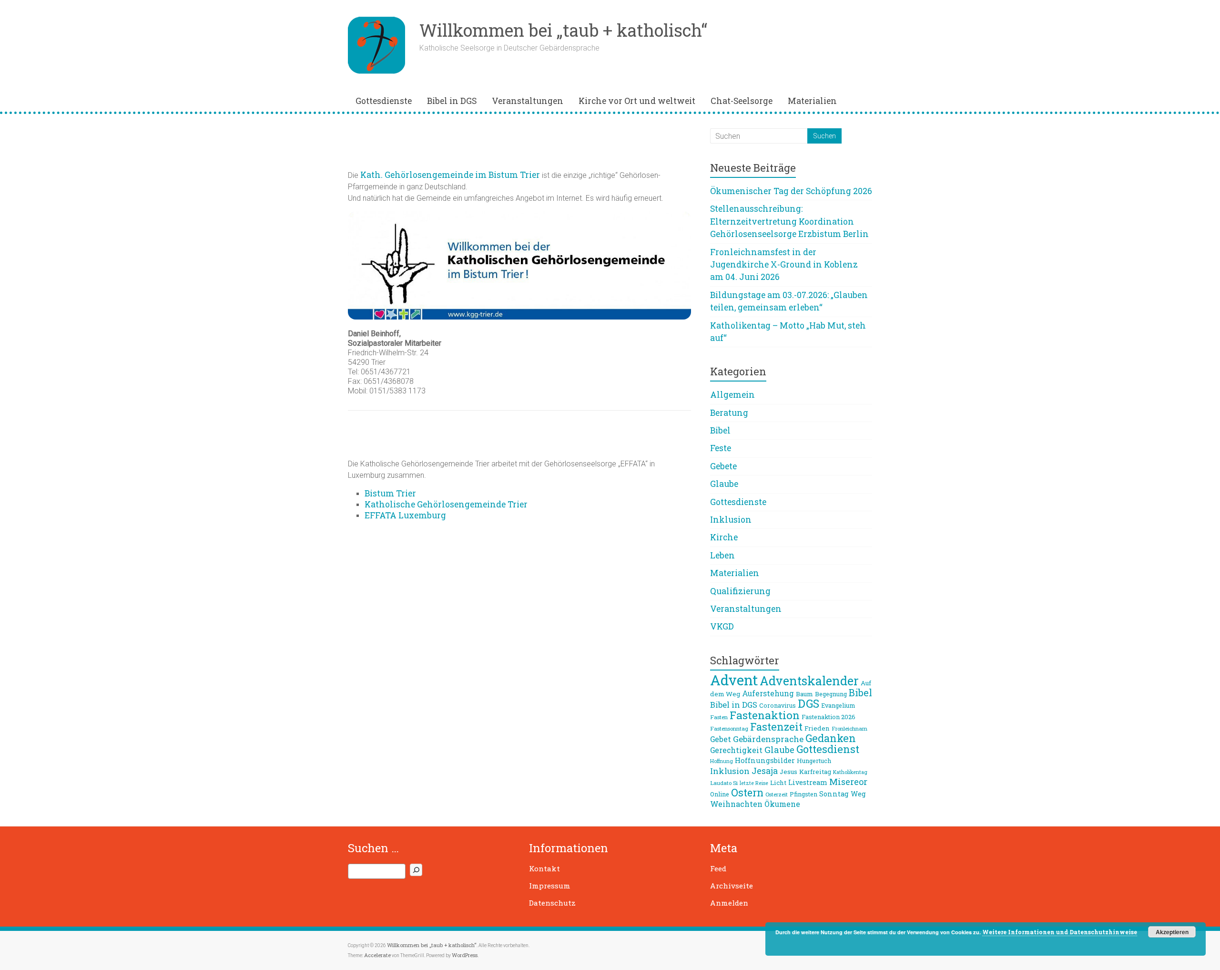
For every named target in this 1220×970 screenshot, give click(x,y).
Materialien (812, 100)
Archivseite (731, 885)
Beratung (729, 412)
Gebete (723, 466)
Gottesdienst (827, 749)
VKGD (722, 626)
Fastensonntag (729, 728)
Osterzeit (776, 794)
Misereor (848, 781)
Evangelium (838, 705)
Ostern (747, 792)
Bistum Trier (390, 493)
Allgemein (732, 394)
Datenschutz (552, 903)
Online (719, 794)
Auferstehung (768, 693)
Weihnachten (736, 804)
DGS (808, 703)
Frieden (817, 728)
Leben (722, 555)
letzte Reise (754, 783)
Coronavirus (777, 705)
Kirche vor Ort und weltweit (637, 100)
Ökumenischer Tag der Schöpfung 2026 (791, 191)
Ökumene (782, 804)
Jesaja (765, 770)
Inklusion (731, 519)
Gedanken (830, 738)
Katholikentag (850, 772)
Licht (778, 782)
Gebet (720, 739)
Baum (804, 694)
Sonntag (834, 793)
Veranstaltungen (527, 100)
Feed (718, 868)
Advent (734, 680)
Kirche (724, 537)
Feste (720, 448)
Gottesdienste (384, 100)
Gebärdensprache (768, 738)
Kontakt (544, 868)
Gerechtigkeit (736, 750)
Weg (858, 793)
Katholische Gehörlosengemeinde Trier (446, 504)
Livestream (807, 782)
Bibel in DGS (452, 100)
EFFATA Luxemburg (405, 515)
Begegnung (831, 694)
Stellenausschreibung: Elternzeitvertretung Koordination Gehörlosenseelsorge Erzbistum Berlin (789, 221)
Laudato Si (724, 782)
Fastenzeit (776, 726)
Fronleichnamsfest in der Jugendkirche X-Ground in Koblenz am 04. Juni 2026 (784, 265)
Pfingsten (803, 794)
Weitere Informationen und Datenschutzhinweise (1059, 932)
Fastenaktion (765, 715)
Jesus (788, 771)
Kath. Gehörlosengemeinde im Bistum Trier (450, 174)
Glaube (724, 483)
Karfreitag (815, 771)
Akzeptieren (1172, 932)
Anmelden (729, 903)
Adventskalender (809, 681)
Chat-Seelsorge (742, 100)
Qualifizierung (740, 591)
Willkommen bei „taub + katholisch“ (563, 30)
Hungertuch (814, 760)
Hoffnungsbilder (765, 760)
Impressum (549, 885)
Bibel (720, 430)
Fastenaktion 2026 (828, 717)
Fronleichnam (849, 728)
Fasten (719, 717)
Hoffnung (721, 761)
